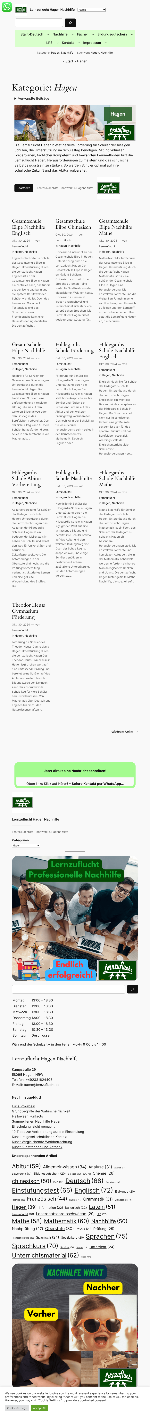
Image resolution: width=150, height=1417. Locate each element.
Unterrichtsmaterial (45, 1255)
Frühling (75, 1200)
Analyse (100, 1166)
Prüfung (103, 1229)
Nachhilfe (67, 52)
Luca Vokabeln (23, 1106)
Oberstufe (59, 1228)
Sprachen (107, 1236)
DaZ (58, 1182)
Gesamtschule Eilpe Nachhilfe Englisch (28, 227)
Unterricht (102, 1247)
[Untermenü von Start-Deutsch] (48, 34)
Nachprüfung (27, 1228)
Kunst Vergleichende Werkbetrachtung (42, 1142)
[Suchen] (70, 23)
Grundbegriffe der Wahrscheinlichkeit (41, 1111)
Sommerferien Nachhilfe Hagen (36, 1121)
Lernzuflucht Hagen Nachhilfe (52, 10)
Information (51, 1208)
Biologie (74, 1173)
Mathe (27, 1221)
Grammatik (98, 1199)
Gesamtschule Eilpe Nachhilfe (28, 348)
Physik (83, 1229)
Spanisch (47, 1237)
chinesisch (31, 1181)
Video (86, 1257)
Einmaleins (113, 1182)
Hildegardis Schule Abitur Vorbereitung (26, 479)
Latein (102, 1206)
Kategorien (20, 840)
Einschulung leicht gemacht (33, 1126)
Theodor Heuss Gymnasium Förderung (28, 611)
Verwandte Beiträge (33, 98)
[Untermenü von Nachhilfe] (73, 34)
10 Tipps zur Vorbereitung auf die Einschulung (48, 1132)
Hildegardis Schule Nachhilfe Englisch (117, 351)
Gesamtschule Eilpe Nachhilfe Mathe (115, 227)
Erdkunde (125, 1191)
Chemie (104, 1173)
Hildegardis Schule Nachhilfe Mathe (117, 479)
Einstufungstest (42, 1190)
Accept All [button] (39, 1408)
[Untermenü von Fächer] (93, 34)
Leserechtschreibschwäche (65, 1213)
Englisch (93, 1190)
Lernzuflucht (20, 246)
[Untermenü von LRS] (58, 43)
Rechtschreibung (23, 1237)
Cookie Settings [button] (17, 1408)
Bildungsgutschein (49, 1173)
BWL (87, 1174)
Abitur (26, 1166)
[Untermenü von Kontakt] (79, 43)
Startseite (24, 188)
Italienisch (76, 1208)
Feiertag (18, 1199)
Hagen (55, 52)
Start (69, 61)
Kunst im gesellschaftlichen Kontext (39, 1137)
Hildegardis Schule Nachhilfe (73, 476)
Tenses (82, 1247)
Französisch (47, 1199)
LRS (102, 1214)
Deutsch (84, 1181)
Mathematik (66, 1221)
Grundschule (123, 1199)
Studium (67, 1247)
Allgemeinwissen (65, 1166)
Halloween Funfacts (27, 1116)
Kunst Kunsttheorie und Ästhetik (37, 1147)
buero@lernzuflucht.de (42, 1085)
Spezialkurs (72, 1237)
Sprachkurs (35, 1246)
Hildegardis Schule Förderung (74, 348)
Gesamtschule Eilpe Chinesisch (73, 224)
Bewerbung (21, 1173)
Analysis (119, 1168)
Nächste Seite (124, 732)
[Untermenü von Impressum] (106, 43)
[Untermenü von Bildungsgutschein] (132, 34)
